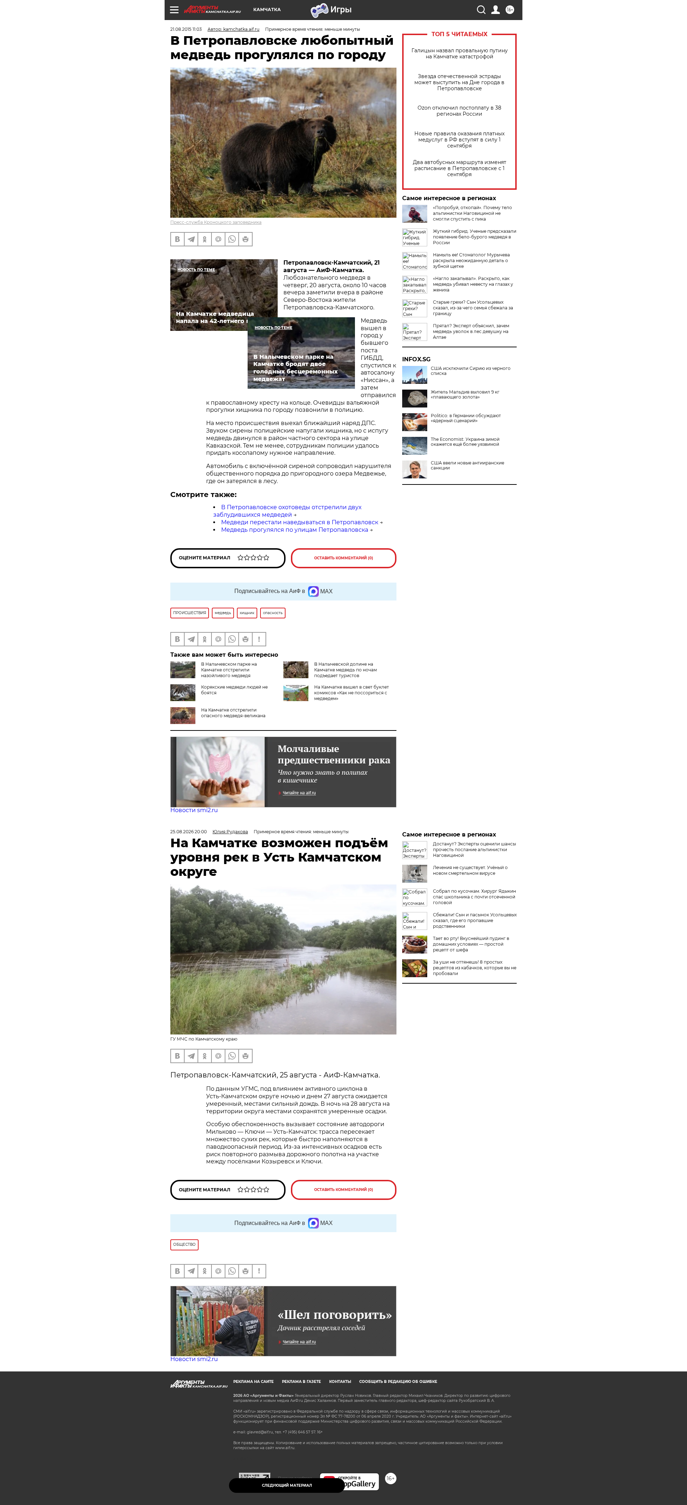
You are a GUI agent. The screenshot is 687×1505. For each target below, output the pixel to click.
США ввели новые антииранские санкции (467, 465)
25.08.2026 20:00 (188, 831)
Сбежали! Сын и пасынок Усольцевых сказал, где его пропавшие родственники (475, 920)
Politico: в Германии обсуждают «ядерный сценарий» (466, 418)
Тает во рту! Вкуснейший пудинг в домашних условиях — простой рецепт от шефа (471, 944)
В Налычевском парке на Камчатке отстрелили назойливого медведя (229, 669)
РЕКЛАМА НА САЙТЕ (253, 1381)
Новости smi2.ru (194, 810)
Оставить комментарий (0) (343, 558)
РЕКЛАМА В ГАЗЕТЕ (301, 1381)
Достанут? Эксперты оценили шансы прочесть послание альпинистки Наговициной (474, 849)
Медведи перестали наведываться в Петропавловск (299, 522)
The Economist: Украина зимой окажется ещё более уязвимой (465, 442)
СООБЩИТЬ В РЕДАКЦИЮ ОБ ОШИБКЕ (398, 1381)
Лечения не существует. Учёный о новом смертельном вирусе (470, 870)
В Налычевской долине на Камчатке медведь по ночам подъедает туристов (345, 669)
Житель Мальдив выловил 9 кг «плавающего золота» (465, 395)
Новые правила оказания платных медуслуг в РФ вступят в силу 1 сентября (459, 140)
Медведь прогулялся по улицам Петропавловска (294, 529)
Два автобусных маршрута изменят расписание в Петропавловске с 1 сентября (459, 168)
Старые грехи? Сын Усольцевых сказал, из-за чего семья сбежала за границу (473, 307)
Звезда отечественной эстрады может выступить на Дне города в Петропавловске (459, 82)
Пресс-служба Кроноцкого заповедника (216, 222)
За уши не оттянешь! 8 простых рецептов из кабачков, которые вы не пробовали (474, 967)
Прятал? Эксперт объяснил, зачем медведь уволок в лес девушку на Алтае (471, 331)
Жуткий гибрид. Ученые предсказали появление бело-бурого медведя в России (474, 236)
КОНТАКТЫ (340, 1381)
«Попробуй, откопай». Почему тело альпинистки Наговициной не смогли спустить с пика (472, 213)
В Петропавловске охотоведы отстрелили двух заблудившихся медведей (287, 511)
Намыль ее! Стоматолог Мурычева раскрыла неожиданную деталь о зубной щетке (471, 260)
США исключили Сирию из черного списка (471, 371)
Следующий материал (287, 1485)
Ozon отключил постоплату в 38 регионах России (459, 111)
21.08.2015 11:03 (186, 29)
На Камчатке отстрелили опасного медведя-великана (233, 712)
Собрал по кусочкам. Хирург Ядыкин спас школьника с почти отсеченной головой (474, 896)
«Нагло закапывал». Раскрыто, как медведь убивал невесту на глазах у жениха (473, 284)
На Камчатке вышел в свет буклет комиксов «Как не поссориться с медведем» (351, 692)
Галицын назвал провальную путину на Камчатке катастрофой (459, 54)
